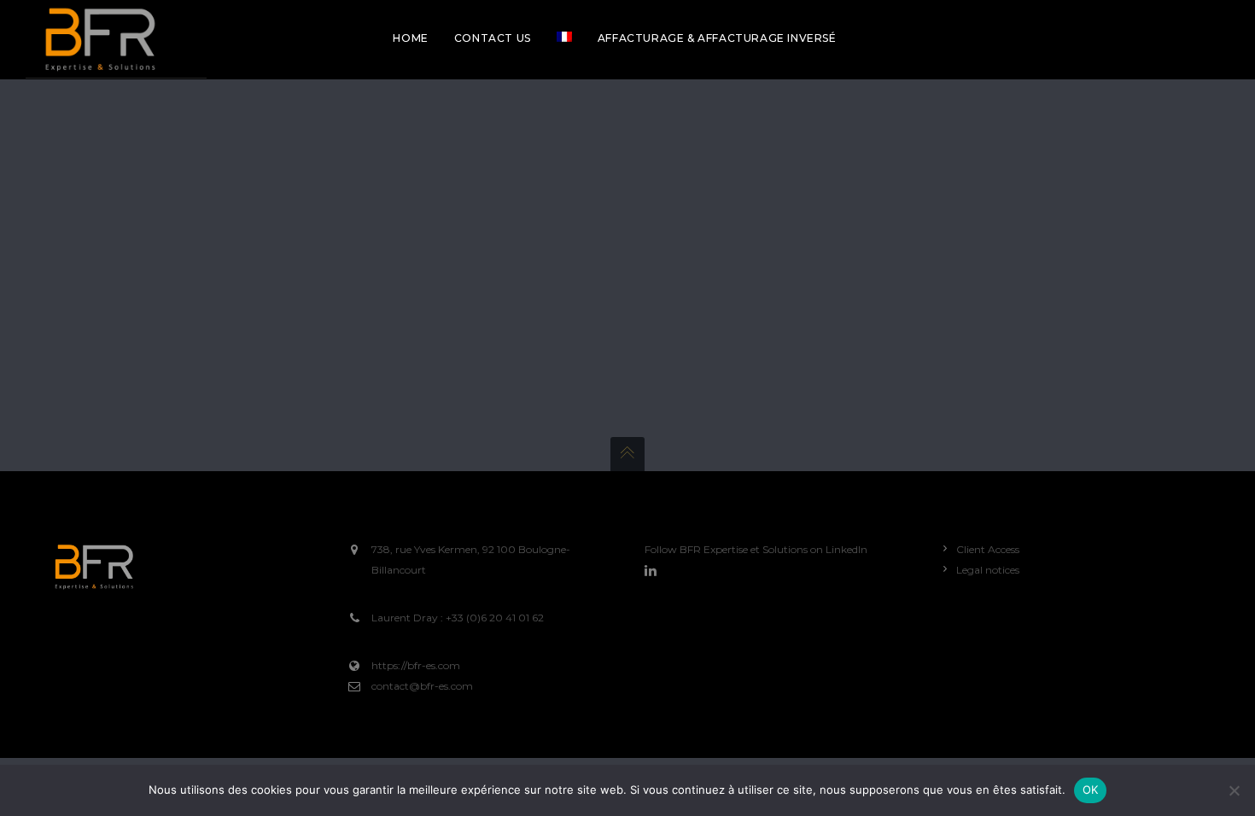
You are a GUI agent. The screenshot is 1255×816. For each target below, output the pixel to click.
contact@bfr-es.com (422, 685)
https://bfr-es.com (415, 665)
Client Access (987, 549)
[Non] (1233, 790)
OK (1091, 789)
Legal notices (987, 569)
